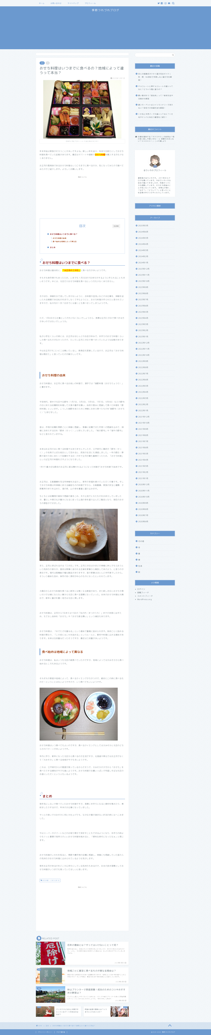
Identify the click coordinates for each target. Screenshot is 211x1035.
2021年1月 (143, 478)
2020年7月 (143, 515)
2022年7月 (143, 373)
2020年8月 (143, 509)
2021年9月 (143, 429)
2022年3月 (143, 398)
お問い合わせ (56, 3)
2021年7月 (143, 441)
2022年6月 (143, 379)
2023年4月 (143, 318)
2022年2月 (143, 404)
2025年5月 (143, 225)
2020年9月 (143, 503)
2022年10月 (143, 355)
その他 (141, 541)
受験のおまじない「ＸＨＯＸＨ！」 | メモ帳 (156, 140)
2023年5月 (143, 312)
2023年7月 (143, 299)
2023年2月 (143, 330)
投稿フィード (143, 592)
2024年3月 (143, 250)
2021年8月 (143, 435)
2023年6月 (143, 305)
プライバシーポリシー (45, 1032)
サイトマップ (73, 3)
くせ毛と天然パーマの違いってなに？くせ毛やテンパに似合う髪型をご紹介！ (155, 115)
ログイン (141, 589)
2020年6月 (143, 521)
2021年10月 (143, 423)
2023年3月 (143, 324)
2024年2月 (143, 256)
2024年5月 (143, 238)
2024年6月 (143, 231)
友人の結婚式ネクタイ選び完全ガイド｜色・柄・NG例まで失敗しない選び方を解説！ (155, 77)
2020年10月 (143, 497)
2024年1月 (143, 262)
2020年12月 (143, 484)
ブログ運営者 (60, 1032)
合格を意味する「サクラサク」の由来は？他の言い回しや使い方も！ (156, 137)
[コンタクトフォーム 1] (169, 3)
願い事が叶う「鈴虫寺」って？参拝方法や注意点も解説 (155, 97)
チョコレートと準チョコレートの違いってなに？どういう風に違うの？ (155, 88)
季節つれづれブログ (105, 10)
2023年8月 (143, 293)
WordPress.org (144, 599)
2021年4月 (143, 459)
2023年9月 (143, 287)
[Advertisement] (105, 32)
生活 (42, 63)
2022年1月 (143, 410)
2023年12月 (143, 268)
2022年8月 (143, 367)
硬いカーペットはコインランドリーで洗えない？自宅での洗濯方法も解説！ (155, 106)
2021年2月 (143, 472)
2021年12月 (143, 416)
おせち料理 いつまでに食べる (50, 880)
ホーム (41, 3)
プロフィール (90, 3)
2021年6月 (143, 447)
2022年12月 (143, 342)
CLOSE (116, 226)
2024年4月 (143, 244)
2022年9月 (143, 361)
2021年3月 (143, 466)
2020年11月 (143, 490)
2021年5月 (143, 453)
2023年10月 (143, 281)
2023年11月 (143, 275)
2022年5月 (143, 386)
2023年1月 (143, 336)
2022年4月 (143, 392)
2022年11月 (143, 349)
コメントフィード (145, 596)
